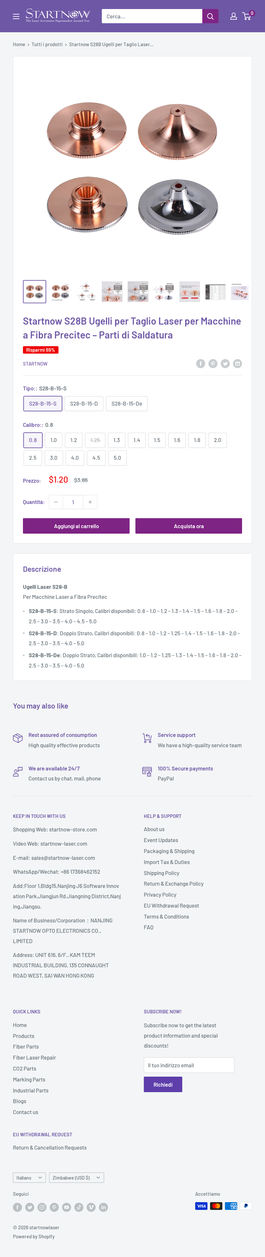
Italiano (23, 1178)
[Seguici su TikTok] (78, 1207)
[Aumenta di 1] (90, 502)
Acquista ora (189, 526)
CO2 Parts (24, 1068)
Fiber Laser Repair (34, 1057)
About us (154, 829)
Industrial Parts (30, 1090)
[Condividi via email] (237, 363)
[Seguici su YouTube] (66, 1207)
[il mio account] (233, 16)
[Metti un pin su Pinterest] (212, 363)
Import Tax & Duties (167, 862)
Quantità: (34, 501)
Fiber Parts (26, 1046)
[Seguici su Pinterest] (54, 1207)
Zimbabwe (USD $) (71, 1178)
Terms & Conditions (166, 916)
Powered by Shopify (34, 1236)
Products (23, 1035)
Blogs (19, 1101)
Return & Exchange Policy (174, 883)
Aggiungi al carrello (76, 526)
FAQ (149, 927)
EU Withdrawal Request (171, 905)
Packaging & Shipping (169, 851)
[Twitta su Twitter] (225, 363)
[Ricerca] (210, 16)
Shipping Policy (161, 873)
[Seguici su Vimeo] (91, 1207)
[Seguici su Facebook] (17, 1207)
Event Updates (161, 840)
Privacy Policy (160, 894)
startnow (35, 364)
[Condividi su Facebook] (200, 363)
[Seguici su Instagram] (42, 1207)
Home (19, 44)
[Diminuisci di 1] (56, 502)
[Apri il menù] (16, 16)
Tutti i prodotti (47, 44)
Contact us (25, 1112)
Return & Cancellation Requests (50, 1147)
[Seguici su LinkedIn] (103, 1207)
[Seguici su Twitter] (29, 1207)
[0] (247, 16)
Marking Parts (29, 1079)
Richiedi (163, 1084)
